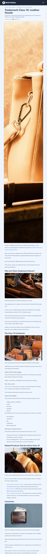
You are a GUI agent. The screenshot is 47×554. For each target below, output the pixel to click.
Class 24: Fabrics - (11, 489)
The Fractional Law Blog (10, 7)
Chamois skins (8, 386)
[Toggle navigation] (43, 2)
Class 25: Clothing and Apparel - (14, 493)
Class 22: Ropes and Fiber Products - (15, 484)
